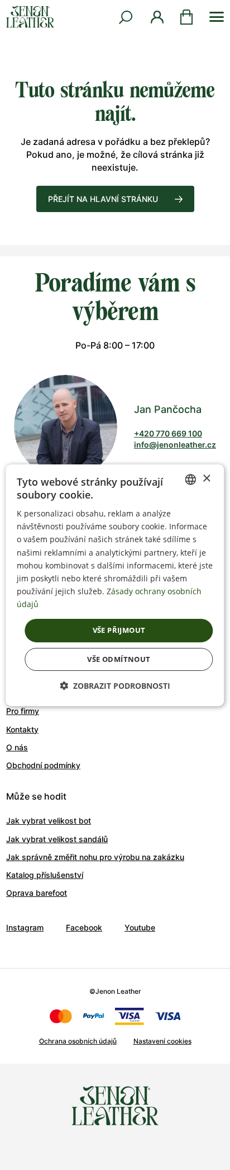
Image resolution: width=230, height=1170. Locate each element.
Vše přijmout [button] (119, 630)
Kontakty (22, 729)
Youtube (139, 927)
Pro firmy (22, 711)
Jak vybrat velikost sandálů (57, 839)
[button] (115, 685)
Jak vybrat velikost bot (48, 820)
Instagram (25, 927)
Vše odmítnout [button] (118, 659)
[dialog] (115, 585)
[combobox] (191, 479)
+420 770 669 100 (168, 433)
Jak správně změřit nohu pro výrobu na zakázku (95, 857)
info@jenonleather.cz (175, 444)
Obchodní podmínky (43, 765)
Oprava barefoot (36, 893)
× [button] (206, 478)
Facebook (84, 927)
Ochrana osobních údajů (78, 1041)
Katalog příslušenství (44, 875)
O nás (17, 747)
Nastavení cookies (162, 1041)
